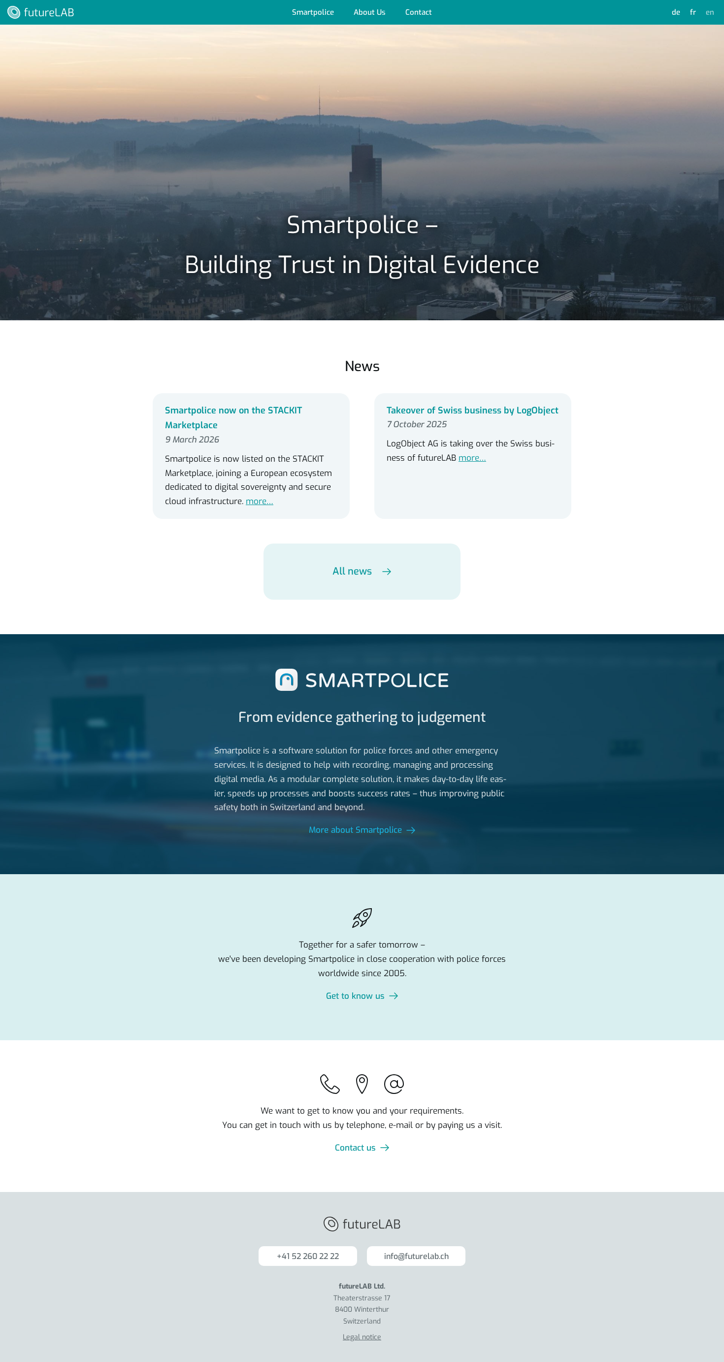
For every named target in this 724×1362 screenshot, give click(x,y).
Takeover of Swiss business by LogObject (473, 410)
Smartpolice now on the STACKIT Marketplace (233, 418)
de (676, 12)
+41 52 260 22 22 (308, 1256)
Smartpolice (313, 12)
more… (259, 501)
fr (693, 12)
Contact (418, 12)
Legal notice (362, 1337)
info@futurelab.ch (416, 1256)
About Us (370, 12)
